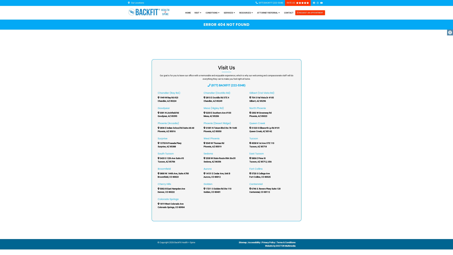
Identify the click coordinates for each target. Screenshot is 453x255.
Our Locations (137, 3)
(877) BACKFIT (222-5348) (271, 3)
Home (188, 13)
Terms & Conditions (286, 242)
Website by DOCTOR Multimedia (280, 246)
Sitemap (243, 242)
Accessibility (254, 242)
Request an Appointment (311, 13)
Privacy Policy (269, 242)
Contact (289, 13)
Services (228, 13)
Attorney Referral (267, 13)
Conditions (212, 13)
